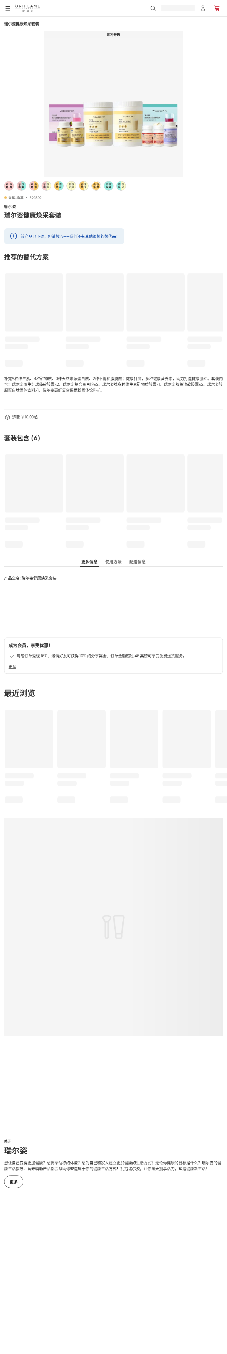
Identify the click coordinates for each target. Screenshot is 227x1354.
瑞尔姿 (10, 206)
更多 (12, 666)
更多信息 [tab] (89, 561)
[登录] (203, 8)
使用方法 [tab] (113, 561)
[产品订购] (217, 8)
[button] (9, 186)
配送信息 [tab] (137, 561)
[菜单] (7, 8)
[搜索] (153, 8)
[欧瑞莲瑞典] (27, 8)
